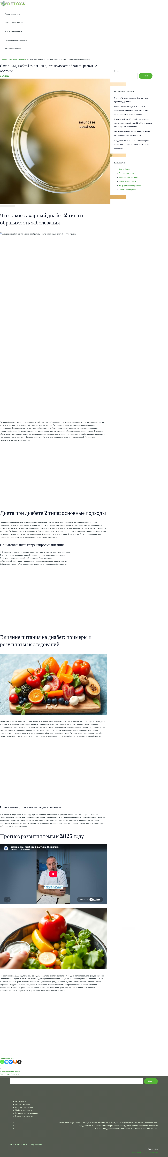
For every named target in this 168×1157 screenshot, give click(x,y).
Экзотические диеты (13, 48)
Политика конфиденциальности (145, 1152)
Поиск (116, 71)
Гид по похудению (12, 14)
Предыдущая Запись (10, 1071)
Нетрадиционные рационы (16, 40)
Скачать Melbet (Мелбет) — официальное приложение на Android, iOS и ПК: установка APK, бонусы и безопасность (133, 123)
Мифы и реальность (13, 31)
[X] (19, 1062)
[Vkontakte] (11, 1062)
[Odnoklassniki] (15, 1062)
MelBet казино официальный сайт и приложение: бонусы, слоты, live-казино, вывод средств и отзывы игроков (131, 110)
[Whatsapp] (2, 1062)
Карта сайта (153, 1149)
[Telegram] (6, 1062)
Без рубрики (124, 169)
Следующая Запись (9, 1074)
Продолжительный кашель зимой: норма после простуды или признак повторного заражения (131, 144)
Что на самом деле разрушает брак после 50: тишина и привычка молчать (126, 1128)
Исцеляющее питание (14, 22)
